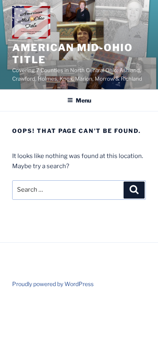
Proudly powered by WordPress (53, 283)
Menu (83, 100)
